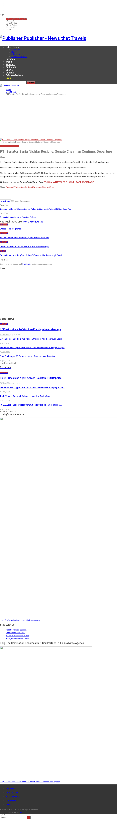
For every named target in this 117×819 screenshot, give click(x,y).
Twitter (48, 182)
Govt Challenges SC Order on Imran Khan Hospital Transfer (27, 356)
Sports (9, 70)
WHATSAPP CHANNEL (64, 182)
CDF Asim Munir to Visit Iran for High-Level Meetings (30, 329)
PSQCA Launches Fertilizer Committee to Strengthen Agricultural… (31, 405)
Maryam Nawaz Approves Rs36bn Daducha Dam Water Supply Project (32, 347)
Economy (15, 50)
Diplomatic (11, 67)
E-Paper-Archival (14, 75)
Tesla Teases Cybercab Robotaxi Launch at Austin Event (25, 396)
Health (14, 52)
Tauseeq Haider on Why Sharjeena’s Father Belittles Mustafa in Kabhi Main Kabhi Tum (35, 209)
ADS (21, 812)
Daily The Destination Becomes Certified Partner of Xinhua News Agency (30, 781)
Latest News (12, 47)
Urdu (8, 78)
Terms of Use (11, 23)
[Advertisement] (58, 117)
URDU (8, 29)
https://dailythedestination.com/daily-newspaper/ (20, 620)
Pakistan (10, 59)
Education (15, 54)
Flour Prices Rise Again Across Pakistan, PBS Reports (30, 377)
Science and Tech (19, 56)
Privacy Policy (11, 25)
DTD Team (10, 21)
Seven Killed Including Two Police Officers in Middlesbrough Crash (31, 339)
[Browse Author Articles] (5, 199)
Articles (10, 72)
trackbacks (26, 264)
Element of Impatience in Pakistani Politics (18, 217)
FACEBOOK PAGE (85, 182)
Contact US (10, 27)
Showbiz (10, 64)
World (9, 61)
